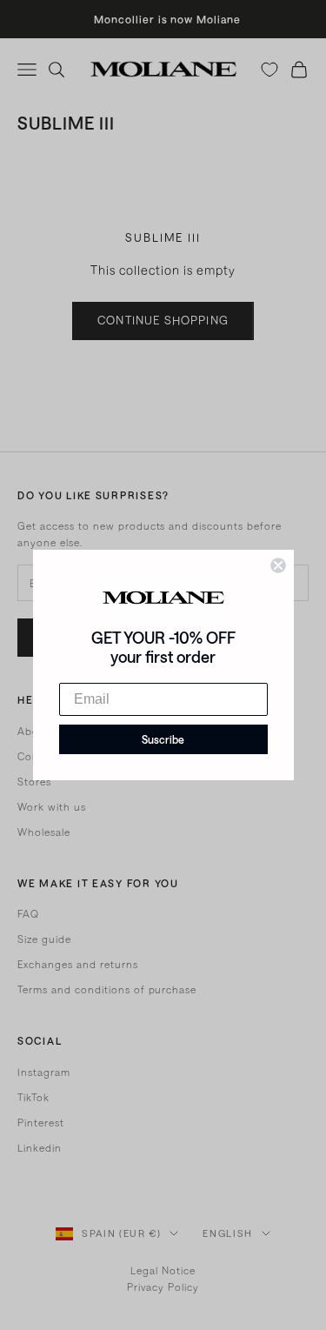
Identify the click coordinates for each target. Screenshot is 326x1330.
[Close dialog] (278, 565)
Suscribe (163, 739)
